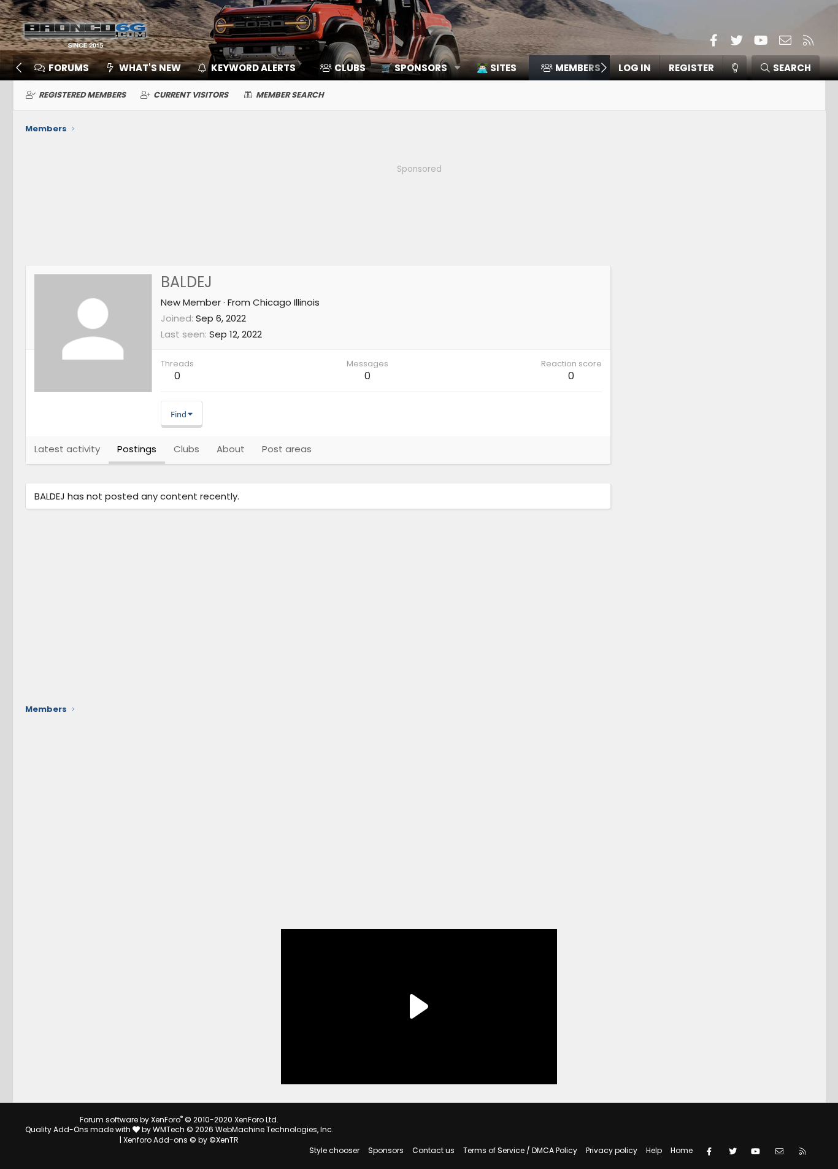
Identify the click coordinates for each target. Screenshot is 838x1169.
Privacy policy (611, 1150)
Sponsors (386, 1150)
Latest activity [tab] (67, 448)
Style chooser (334, 1150)
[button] (416, 67)
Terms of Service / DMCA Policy (520, 1150)
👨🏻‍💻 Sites (497, 67)
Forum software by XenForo (179, 1119)
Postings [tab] (136, 448)
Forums (68, 67)
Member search (290, 95)
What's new (150, 67)
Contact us (433, 1150)
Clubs (350, 67)
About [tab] (231, 448)
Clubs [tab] (186, 448)
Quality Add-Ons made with (79, 1129)
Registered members (82, 95)
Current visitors (190, 95)
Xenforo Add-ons (181, 1140)
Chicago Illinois (286, 302)
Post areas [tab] (287, 448)
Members (578, 67)
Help (654, 1150)
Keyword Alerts (253, 67)
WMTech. (243, 1129)
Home (682, 1150)
